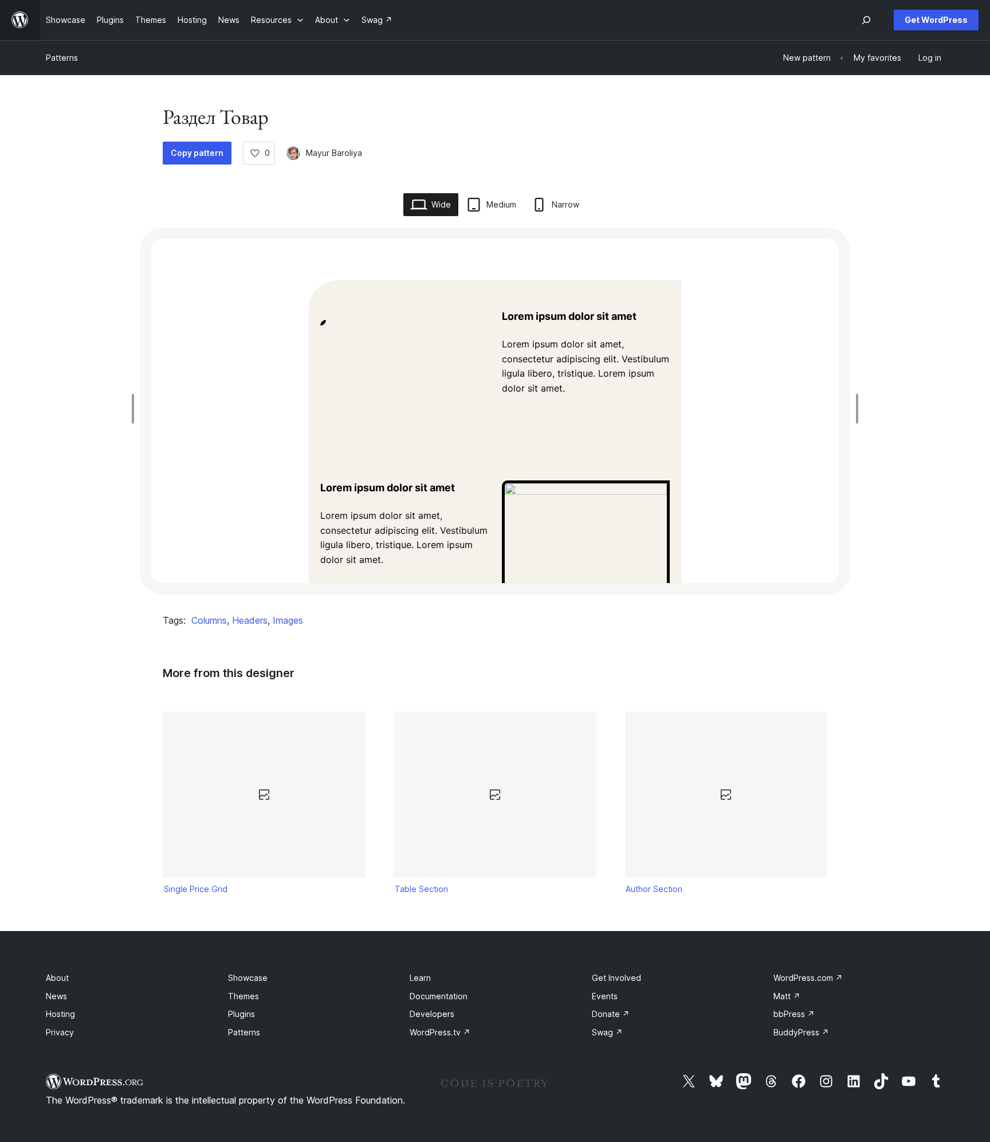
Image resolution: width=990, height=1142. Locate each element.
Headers (250, 620)
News (56, 996)
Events (605, 996)
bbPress (794, 1014)
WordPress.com (808, 978)
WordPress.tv (440, 1032)
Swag (607, 1032)
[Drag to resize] (136, 409)
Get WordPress (936, 20)
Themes (243, 996)
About (57, 978)
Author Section (654, 889)
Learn (420, 978)
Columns (209, 620)
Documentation (438, 996)
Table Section (421, 889)
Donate (611, 1014)
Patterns (62, 57)
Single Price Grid (195, 889)
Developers (432, 1014)
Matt (786, 996)
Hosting (60, 1014)
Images (288, 620)
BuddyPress (801, 1032)
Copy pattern (197, 153)
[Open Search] (866, 20)
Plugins (241, 1014)
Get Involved (616, 978)
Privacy (60, 1032)
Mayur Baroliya (334, 153)
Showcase (248, 978)
